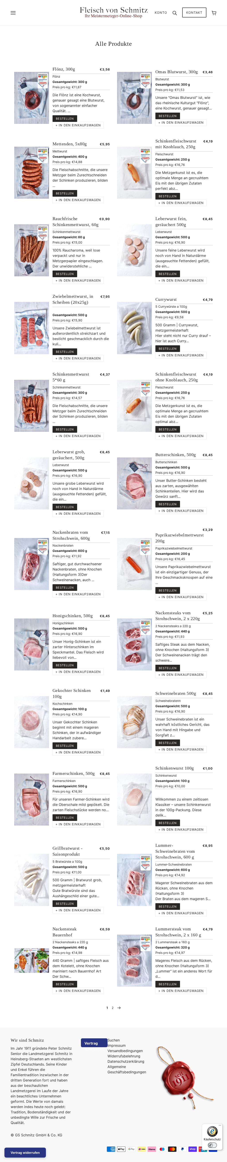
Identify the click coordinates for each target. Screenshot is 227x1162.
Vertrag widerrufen (94, 1044)
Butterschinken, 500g (175, 454)
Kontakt (194, 12)
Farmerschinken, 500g (74, 773)
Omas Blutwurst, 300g (176, 71)
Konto (161, 12)
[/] (114, 12)
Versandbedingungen (125, 1051)
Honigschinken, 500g (73, 615)
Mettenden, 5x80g (70, 143)
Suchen (114, 1040)
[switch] (212, 1145)
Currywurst (166, 299)
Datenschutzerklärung (126, 1061)
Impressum (117, 1045)
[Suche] (175, 12)
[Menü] (220, 1126)
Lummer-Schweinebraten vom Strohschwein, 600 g (175, 851)
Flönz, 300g (64, 69)
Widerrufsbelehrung (124, 1056)
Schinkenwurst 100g (174, 768)
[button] (78, 125)
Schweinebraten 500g (175, 693)
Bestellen (65, 118)
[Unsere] (134, 98)
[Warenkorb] (214, 12)
